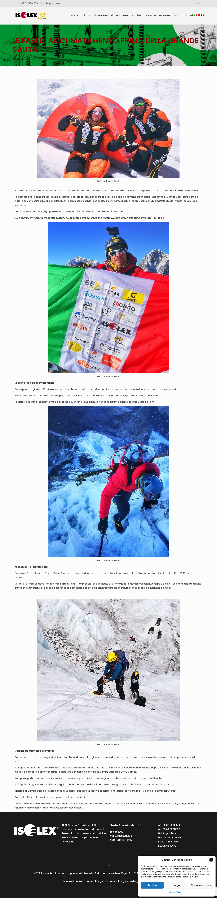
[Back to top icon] (108, 865)
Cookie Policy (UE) (94, 881)
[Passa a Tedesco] (199, 15)
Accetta (152, 885)
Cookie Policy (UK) (117, 881)
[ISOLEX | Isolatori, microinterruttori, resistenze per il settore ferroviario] (31, 15)
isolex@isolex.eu (52, 3)
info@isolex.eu (169, 833)
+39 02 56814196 (170, 829)
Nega (177, 885)
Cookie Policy (175, 892)
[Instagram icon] (199, 3)
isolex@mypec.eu (171, 837)
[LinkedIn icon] (195, 3)
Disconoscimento (71, 881)
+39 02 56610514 (29, 3)
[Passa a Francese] (202, 15)
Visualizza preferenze (202, 885)
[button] (211, 859)
